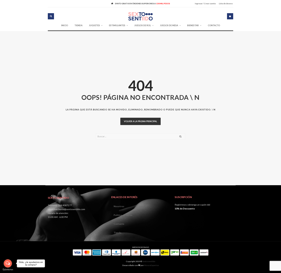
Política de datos (123, 215)
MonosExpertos (151, 265)
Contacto (119, 223)
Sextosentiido (148, 261)
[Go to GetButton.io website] (8, 270)
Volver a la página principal (140, 121)
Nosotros (119, 206)
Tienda (117, 232)
